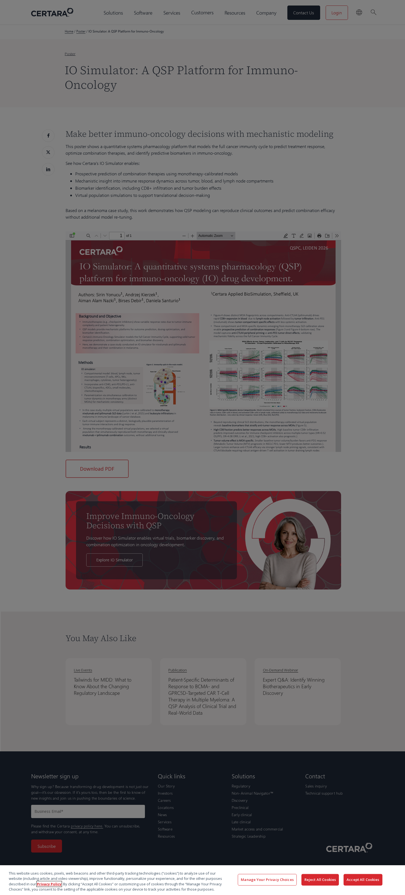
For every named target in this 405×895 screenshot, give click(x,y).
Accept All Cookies (363, 879)
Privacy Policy (49, 883)
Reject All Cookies (320, 879)
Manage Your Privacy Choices (267, 879)
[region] (202, 880)
